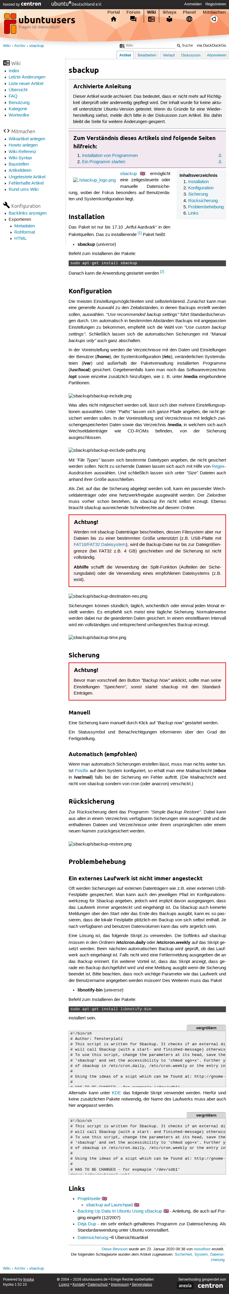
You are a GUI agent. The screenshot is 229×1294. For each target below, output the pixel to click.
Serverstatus (142, 1284)
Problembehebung (206, 207)
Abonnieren (216, 55)
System (201, 1254)
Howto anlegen (23, 145)
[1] (140, 233)
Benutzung (19, 103)
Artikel (125, 55)
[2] (162, 272)
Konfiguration (200, 188)
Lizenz (64, 1284)
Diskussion (190, 55)
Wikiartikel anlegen (27, 139)
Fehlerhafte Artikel (26, 183)
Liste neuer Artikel (26, 83)
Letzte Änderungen (27, 77)
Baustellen (19, 164)
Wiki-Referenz (22, 152)
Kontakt (78, 1284)
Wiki (151, 12)
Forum (133, 12)
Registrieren (215, 4)
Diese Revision (115, 1249)
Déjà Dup (87, 1224)
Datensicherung (93, 1238)
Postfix (81, 771)
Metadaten (24, 226)
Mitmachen (214, 12)
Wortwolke (19, 115)
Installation (198, 182)
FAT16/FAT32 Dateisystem (100, 544)
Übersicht (18, 90)
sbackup (36, 46)
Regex (218, 466)
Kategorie (18, 109)
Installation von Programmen (110, 155)
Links (193, 213)
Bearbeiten (147, 55)
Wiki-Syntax (20, 158)
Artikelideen (20, 170)
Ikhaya (169, 12)
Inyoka (28, 1279)
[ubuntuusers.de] (40, 25)
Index (14, 71)
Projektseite (89, 1199)
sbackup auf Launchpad (109, 1205)
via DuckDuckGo (211, 45)
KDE (116, 1093)
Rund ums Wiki (23, 189)
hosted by (12, 4)
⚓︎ (220, 155)
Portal (113, 12)
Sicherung (198, 194)
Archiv (19, 46)
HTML (20, 238)
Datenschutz (98, 1284)
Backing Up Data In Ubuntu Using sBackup (120, 1211)
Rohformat (24, 232)
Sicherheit (183, 1254)
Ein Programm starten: (104, 162)
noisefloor (202, 1249)
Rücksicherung (203, 201)
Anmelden (193, 4)
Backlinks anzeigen (28, 213)
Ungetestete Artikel (27, 177)
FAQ (13, 96)
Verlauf (169, 55)
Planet (189, 12)
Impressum (120, 1284)
